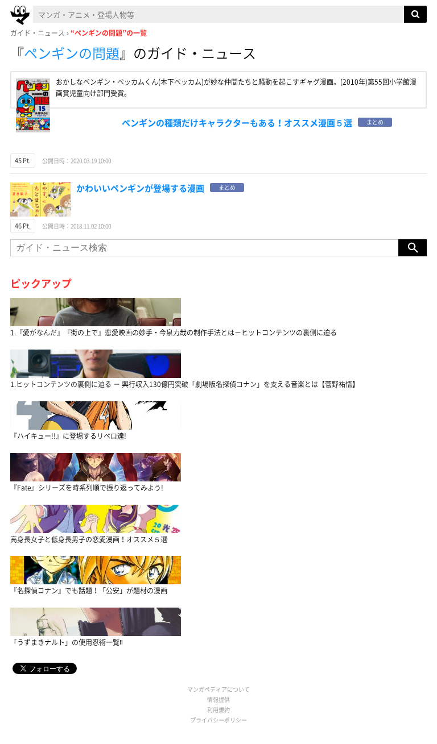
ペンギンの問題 (71, 53)
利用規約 (218, 709)
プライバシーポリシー (218, 720)
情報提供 (218, 699)
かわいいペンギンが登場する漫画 (140, 188)
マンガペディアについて (218, 689)
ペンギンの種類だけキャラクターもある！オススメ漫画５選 (237, 123)
